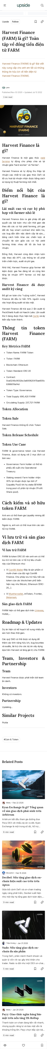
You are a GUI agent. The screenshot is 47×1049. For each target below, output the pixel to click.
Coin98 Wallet (16, 569)
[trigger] (42, 5)
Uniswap (39, 610)
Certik (36, 316)
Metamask (11, 597)
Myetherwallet (16, 593)
